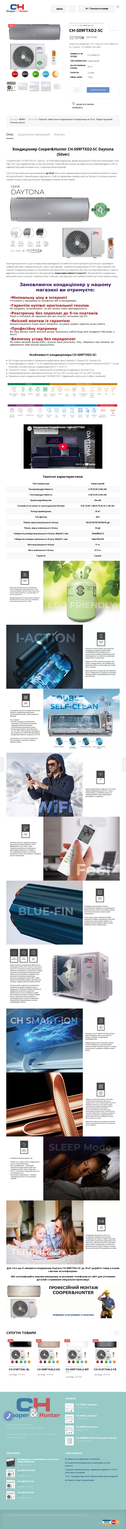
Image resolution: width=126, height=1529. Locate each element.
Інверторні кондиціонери (60, 119)
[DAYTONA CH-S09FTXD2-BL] (2, 764)
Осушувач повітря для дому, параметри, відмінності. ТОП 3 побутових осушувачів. (91, 1471)
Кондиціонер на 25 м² (84, 119)
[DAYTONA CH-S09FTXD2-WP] (124, 764)
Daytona (43, 119)
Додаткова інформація (34, 134)
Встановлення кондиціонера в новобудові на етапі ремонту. (87, 1464)
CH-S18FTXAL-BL (19, 1369)
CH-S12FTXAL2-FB (105, 1369)
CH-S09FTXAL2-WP (77, 1369)
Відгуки (59, 134)
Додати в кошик (98, 90)
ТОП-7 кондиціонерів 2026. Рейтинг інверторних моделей (91, 1476)
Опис (10, 134)
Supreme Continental (18, 1367)
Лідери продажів (104, 119)
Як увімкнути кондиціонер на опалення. (82, 1459)
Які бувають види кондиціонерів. (79, 1480)
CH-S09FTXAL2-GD (48, 1369)
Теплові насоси (17, 122)
